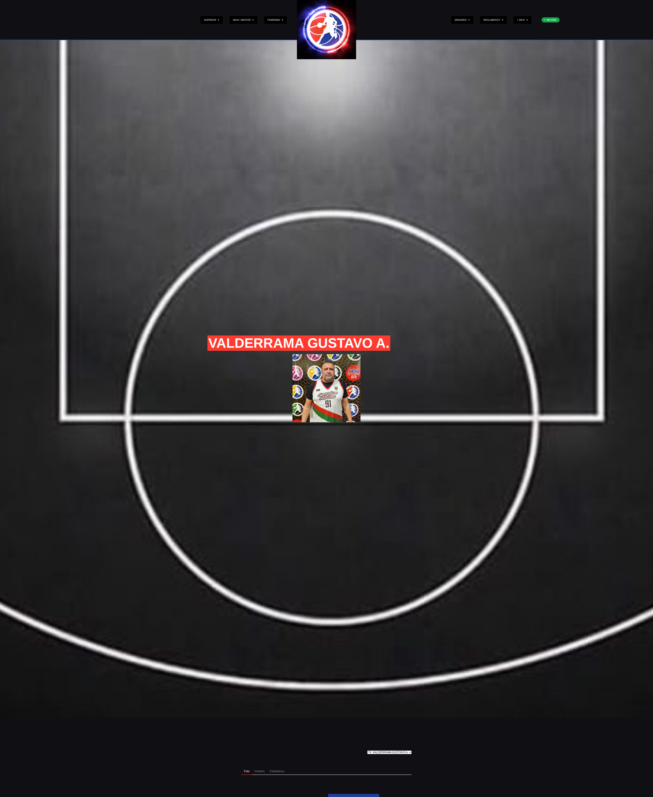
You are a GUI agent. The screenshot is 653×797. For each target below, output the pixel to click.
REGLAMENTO (491, 20)
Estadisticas (277, 771)
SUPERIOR (210, 20)
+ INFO (521, 20)
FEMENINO (273, 20)
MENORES (461, 20)
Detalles (260, 771)
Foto (246, 771)
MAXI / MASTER (242, 20)
